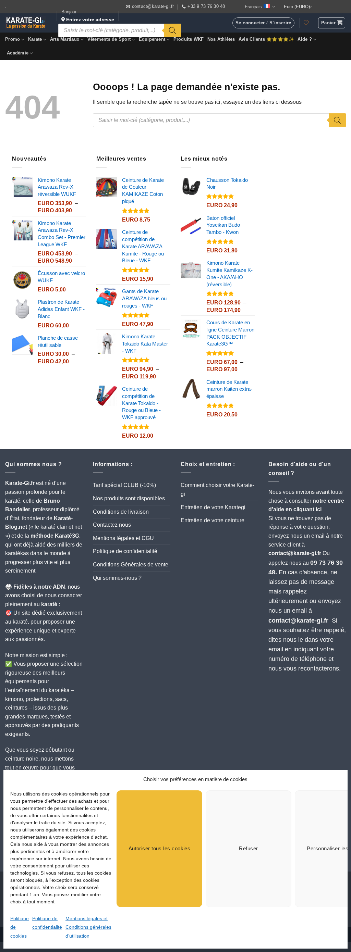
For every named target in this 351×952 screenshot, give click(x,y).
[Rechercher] (172, 30)
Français (253, 6)
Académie (17, 52)
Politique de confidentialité (125, 551)
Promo (12, 39)
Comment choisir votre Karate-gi (217, 489)
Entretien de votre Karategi (213, 507)
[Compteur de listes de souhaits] (306, 23)
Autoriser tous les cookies (160, 848)
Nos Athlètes (221, 39)
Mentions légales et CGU (123, 538)
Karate (35, 39)
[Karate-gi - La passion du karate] (25, 23)
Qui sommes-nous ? (117, 578)
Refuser (248, 848)
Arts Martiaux (64, 39)
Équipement (152, 39)
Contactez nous (112, 525)
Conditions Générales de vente (130, 564)
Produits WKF (188, 39)
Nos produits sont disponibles (129, 498)
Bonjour (87, 15)
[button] (332, 22)
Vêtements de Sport (109, 39)
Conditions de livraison (121, 512)
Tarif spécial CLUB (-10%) (124, 485)
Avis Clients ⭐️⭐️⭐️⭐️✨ (266, 39)
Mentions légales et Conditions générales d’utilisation (88, 927)
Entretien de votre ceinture (212, 520)
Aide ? (305, 39)
